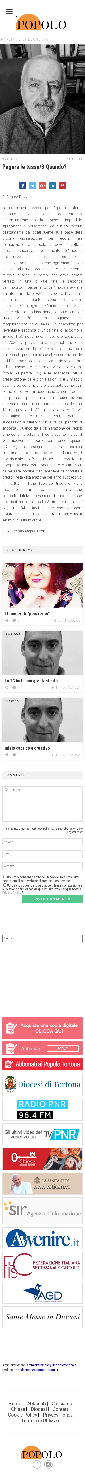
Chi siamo (62, 1403)
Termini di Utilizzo (40, 1420)
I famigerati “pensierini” (27, 613)
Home (14, 1403)
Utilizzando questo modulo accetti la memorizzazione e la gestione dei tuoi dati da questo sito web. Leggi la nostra (42, 889)
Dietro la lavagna (64, 688)
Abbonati (36, 1403)
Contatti (61, 1409)
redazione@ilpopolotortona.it (38, 1369)
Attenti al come (66, 620)
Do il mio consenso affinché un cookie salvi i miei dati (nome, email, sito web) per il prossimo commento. (40, 879)
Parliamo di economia (25, 39)
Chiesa (18, 1409)
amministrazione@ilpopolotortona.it (51, 1365)
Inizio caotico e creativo (27, 748)
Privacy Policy (11, 893)
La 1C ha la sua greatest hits (31, 680)
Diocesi (39, 1409)
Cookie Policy (22, 1415)
